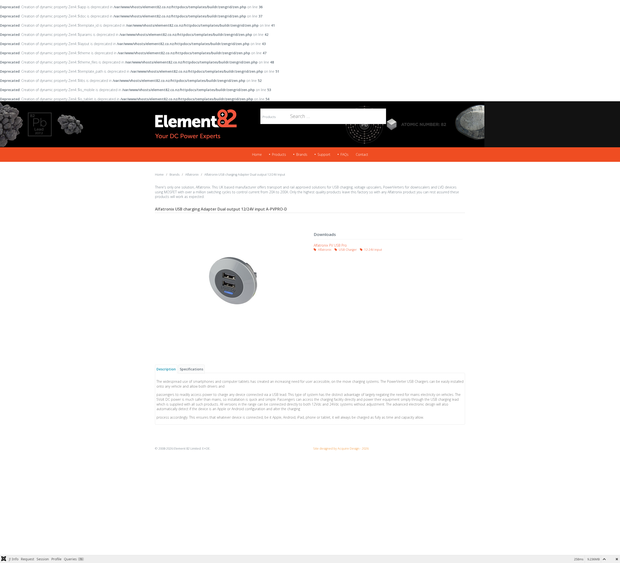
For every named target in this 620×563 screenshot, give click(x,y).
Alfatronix (324, 250)
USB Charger (347, 250)
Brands (301, 154)
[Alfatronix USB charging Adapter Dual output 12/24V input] (232, 280)
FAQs (345, 154)
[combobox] (301, 116)
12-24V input (373, 250)
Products (269, 117)
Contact (362, 154)
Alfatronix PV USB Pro (330, 245)
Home (257, 154)
